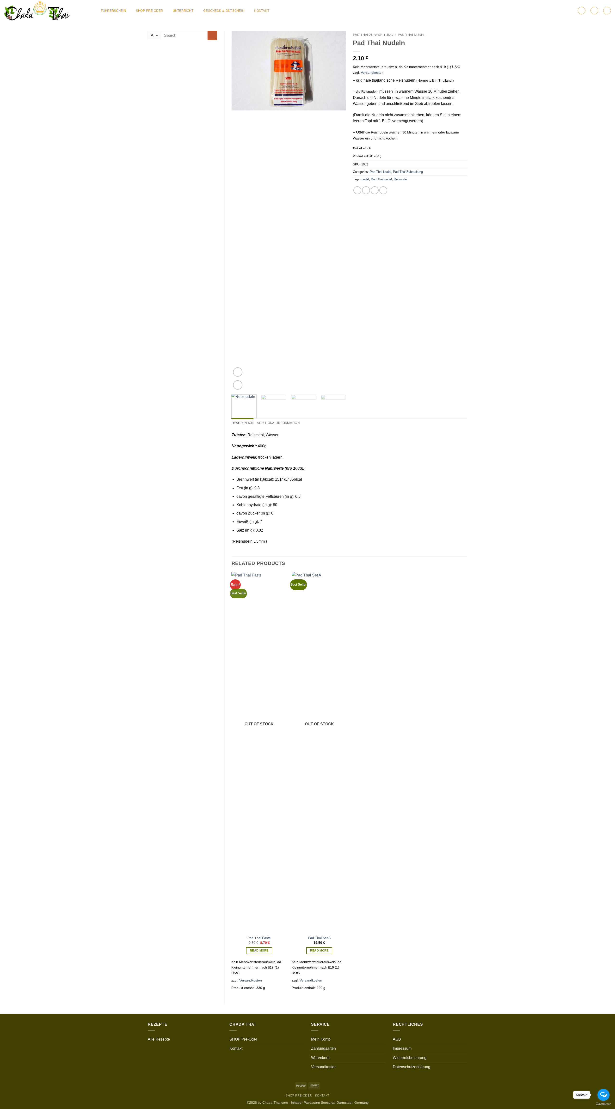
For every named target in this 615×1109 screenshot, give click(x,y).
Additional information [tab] (278, 423)
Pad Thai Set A (319, 938)
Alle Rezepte (159, 1039)
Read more (259, 950)
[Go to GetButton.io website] (603, 1104)
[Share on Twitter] (366, 190)
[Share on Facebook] (357, 190)
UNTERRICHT (183, 10)
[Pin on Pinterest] (383, 190)
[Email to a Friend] (375, 190)
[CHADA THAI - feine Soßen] (47, 10)
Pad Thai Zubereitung (373, 35)
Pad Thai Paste (259, 938)
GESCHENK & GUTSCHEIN (223, 10)
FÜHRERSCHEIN (113, 10)
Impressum (402, 1048)
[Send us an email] (560, 10)
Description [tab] (243, 423)
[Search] (607, 10)
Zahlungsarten (323, 1048)
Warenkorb (320, 1058)
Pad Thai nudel (381, 179)
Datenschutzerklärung (411, 1067)
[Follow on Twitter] (553, 10)
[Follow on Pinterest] (566, 10)
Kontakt (261, 10)
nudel (365, 179)
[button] (581, 10)
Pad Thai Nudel (411, 35)
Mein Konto (321, 1039)
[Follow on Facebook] (547, 10)
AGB (397, 1039)
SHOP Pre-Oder (149, 10)
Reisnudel (400, 179)
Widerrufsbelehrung (409, 1058)
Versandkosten (372, 72)
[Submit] (212, 35)
